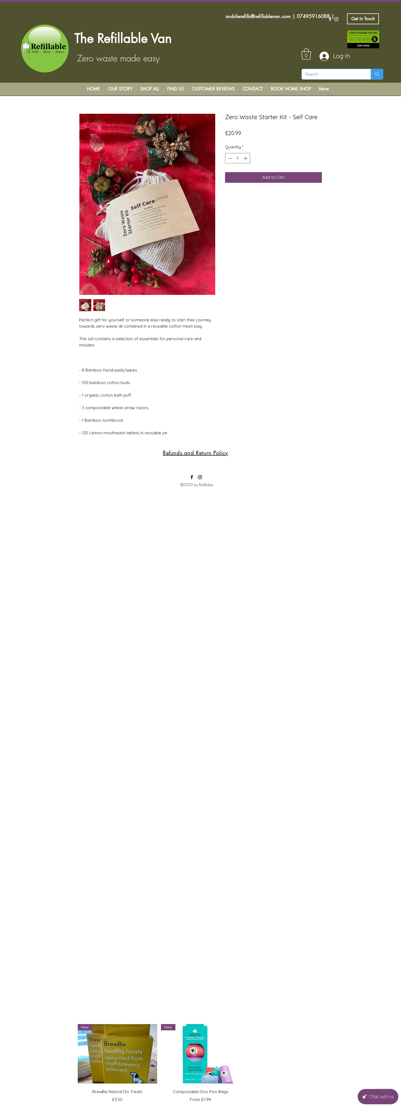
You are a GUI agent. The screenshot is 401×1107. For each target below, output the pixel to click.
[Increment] (246, 158)
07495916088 (313, 16)
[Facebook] (330, 19)
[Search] (377, 74)
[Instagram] (336, 19)
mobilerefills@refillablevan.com (258, 16)
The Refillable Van (123, 38)
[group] (200, 1063)
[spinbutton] (237, 158)
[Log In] (321, 56)
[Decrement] (229, 158)
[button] (306, 54)
